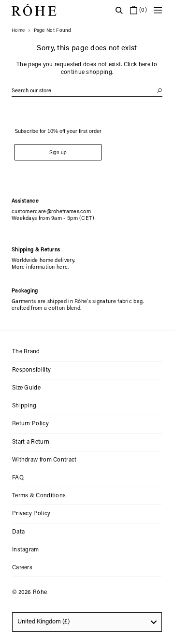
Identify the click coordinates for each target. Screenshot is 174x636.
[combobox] (87, 622)
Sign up (58, 152)
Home (18, 31)
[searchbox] (87, 91)
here (144, 65)
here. (63, 267)
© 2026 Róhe (29, 592)
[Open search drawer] (119, 10)
